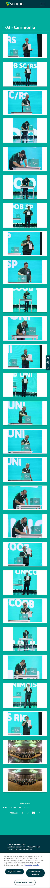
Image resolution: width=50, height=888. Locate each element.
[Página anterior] (13, 812)
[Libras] (48, 357)
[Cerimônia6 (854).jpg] (25, 102)
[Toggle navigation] (42, 4)
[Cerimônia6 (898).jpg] (25, 272)
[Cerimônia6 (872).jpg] (25, 159)
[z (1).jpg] (25, 752)
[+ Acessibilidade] (48, 367)
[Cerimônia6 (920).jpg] (25, 356)
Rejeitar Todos (14, 872)
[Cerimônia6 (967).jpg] (25, 610)
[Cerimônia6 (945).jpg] (25, 498)
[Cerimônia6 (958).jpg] (25, 582)
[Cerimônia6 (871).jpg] (25, 130)
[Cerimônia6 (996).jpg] (25, 723)
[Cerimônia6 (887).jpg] (25, 243)
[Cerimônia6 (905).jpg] (25, 300)
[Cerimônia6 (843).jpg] (25, 74)
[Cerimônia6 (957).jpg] (25, 554)
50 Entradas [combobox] (24, 803)
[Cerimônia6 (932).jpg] (25, 413)
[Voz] (48, 362)
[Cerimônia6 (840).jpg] (25, 46)
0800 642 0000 (27, 849)
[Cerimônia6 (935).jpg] (25, 441)
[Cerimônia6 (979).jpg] (25, 639)
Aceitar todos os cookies (35, 873)
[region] (25, 870)
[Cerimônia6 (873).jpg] (25, 187)
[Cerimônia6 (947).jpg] (25, 526)
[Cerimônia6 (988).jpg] (25, 695)
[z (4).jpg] (25, 780)
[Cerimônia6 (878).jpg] (25, 215)
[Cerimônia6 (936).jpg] (25, 469)
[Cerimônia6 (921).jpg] (25, 385)
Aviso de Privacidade (31, 865)
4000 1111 (36, 847)
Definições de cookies (25, 882)
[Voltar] (2, 27)
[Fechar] (47, 856)
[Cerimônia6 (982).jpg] (25, 667)
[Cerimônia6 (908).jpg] (25, 328)
